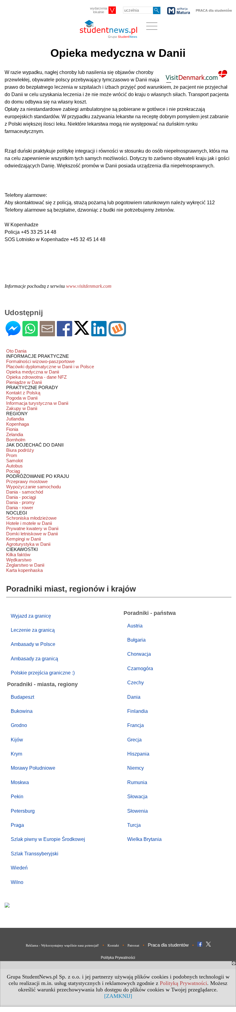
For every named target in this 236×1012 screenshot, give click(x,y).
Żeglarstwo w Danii (25, 565)
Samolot (14, 460)
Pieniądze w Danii (24, 382)
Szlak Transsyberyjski (34, 853)
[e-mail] (47, 334)
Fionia (12, 429)
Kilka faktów (18, 554)
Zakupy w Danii (21, 408)
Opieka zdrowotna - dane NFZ (36, 377)
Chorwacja (139, 654)
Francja (135, 725)
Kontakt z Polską (23, 392)
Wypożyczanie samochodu (33, 486)
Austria (135, 625)
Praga (17, 825)
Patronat (133, 945)
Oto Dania (16, 351)
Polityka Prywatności (118, 957)
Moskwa (20, 782)
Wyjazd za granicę (31, 616)
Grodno (19, 725)
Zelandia (14, 434)
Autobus (14, 465)
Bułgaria (136, 640)
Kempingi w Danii (23, 538)
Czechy (135, 682)
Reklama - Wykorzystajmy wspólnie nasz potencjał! (62, 945)
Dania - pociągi (21, 497)
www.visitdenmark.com (89, 286)
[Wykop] (117, 334)
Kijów (17, 739)
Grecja (134, 739)
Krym (16, 753)
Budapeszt (22, 697)
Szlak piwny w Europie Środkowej (48, 839)
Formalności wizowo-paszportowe (40, 361)
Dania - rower (19, 507)
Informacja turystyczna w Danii (37, 403)
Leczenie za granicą (33, 630)
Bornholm (16, 439)
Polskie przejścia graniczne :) (43, 672)
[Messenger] (13, 334)
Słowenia (137, 811)
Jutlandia (15, 418)
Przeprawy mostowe (27, 481)
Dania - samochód (24, 491)
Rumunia (137, 782)
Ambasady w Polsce (33, 644)
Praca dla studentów (168, 945)
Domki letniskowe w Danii (32, 533)
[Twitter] (81, 332)
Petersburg (23, 811)
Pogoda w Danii (21, 398)
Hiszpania (138, 753)
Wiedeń (19, 867)
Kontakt (113, 945)
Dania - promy (20, 502)
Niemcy (135, 768)
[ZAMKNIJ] (118, 996)
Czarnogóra (140, 668)
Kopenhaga (17, 424)
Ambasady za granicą (34, 658)
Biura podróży (20, 450)
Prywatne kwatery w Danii (32, 528)
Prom (11, 455)
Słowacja (137, 796)
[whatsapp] (30, 334)
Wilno (17, 882)
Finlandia (137, 711)
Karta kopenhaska (24, 570)
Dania (133, 697)
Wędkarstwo (18, 559)
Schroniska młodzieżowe (31, 518)
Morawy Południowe (33, 768)
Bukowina (22, 711)
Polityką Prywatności (183, 983)
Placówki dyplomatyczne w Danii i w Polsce (50, 366)
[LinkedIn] (99, 334)
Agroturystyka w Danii (28, 544)
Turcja (134, 825)
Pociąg (13, 471)
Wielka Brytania (144, 839)
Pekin (17, 796)
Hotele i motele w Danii (29, 523)
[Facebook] (64, 334)
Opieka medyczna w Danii (32, 371)
